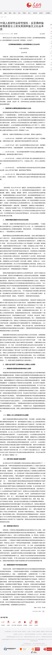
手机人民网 (14, 625)
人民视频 (25, 625)
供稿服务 (38, 631)
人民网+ (8, 625)
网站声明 (47, 631)
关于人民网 (14, 631)
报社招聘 (19, 631)
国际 (5, 16)
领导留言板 (19, 625)
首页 (1, 13)
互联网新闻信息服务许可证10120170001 (14, 636)
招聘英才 (24, 631)
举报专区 (35, 13)
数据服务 (43, 631)
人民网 (1, 16)
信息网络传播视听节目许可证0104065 (9, 639)
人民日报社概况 (7, 631)
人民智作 (36, 625)
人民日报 (3, 625)
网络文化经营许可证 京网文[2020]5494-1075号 (27, 639)
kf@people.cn (21, 634)
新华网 (15, 33)
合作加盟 (33, 631)
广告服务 (29, 631)
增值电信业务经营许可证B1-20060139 (32, 636)
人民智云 (30, 625)
